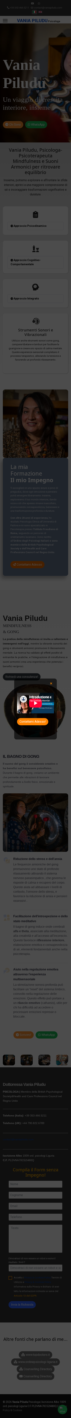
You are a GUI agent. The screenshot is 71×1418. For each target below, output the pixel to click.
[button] (51, 683)
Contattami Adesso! (33, 721)
